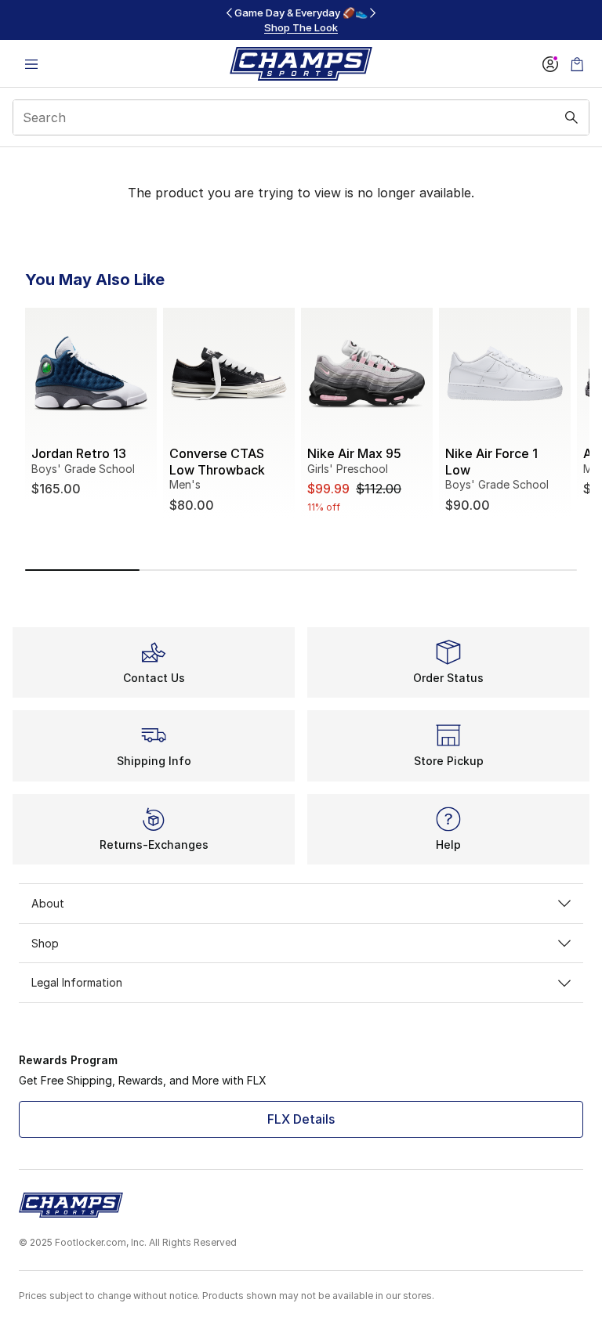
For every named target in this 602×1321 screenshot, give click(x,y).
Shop (45, 943)
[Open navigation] (31, 64)
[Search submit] (571, 117)
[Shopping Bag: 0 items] (577, 64)
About (47, 903)
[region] (301, 20)
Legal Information (76, 982)
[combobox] (301, 117)
